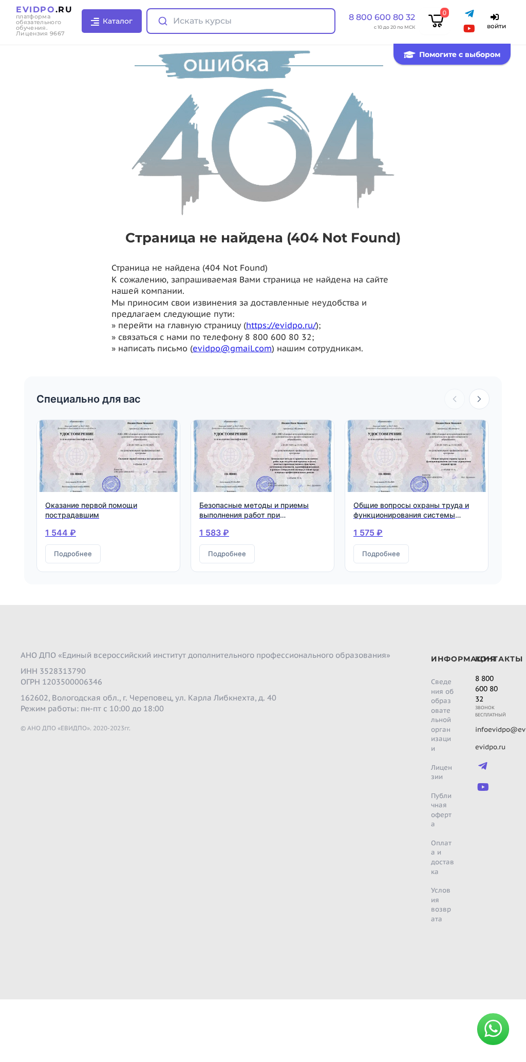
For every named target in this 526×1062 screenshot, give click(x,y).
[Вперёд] (479, 399)
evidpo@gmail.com (232, 348)
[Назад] (454, 399)
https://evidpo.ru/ (281, 325)
